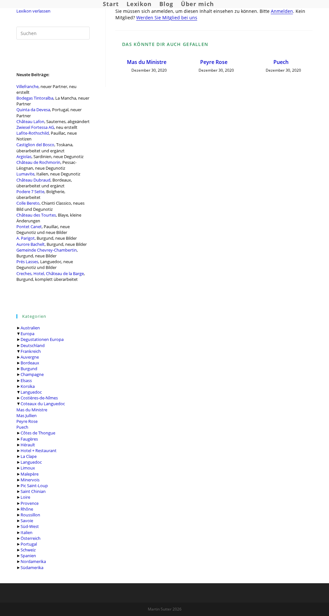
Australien (30, 328)
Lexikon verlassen (33, 11)
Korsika (28, 386)
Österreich (30, 538)
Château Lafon (30, 121)
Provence (30, 503)
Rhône (27, 509)
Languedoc (31, 392)
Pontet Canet (29, 226)
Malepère (30, 474)
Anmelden (282, 11)
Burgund (29, 368)
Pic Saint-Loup (34, 485)
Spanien (28, 555)
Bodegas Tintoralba (34, 98)
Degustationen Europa (42, 339)
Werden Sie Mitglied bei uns (166, 17)
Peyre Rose (27, 421)
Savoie (27, 520)
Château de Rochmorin (38, 162)
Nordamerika (33, 561)
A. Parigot (25, 238)
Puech (22, 427)
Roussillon (30, 515)
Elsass (26, 380)
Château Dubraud (33, 180)
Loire (25, 497)
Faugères (29, 439)
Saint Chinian (33, 491)
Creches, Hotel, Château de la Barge (50, 273)
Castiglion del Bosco (35, 144)
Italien (26, 532)
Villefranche (27, 86)
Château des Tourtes (36, 215)
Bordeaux (30, 363)
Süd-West (30, 526)
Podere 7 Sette (30, 191)
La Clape (29, 456)
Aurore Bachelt (30, 244)
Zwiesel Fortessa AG (35, 127)
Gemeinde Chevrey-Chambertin (46, 250)
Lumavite (25, 174)
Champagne (32, 374)
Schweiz (28, 550)
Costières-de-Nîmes (39, 398)
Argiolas (23, 156)
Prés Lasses (27, 261)
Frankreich (31, 351)
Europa (27, 333)
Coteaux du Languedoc (43, 403)
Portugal (29, 544)
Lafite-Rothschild (32, 133)
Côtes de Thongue (38, 433)
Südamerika (32, 567)
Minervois (30, 480)
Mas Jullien (26, 415)
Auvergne (30, 357)
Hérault (28, 445)
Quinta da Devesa (33, 109)
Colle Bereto (28, 203)
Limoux (28, 468)
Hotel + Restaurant (39, 450)
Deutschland (33, 345)
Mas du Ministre (31, 410)
